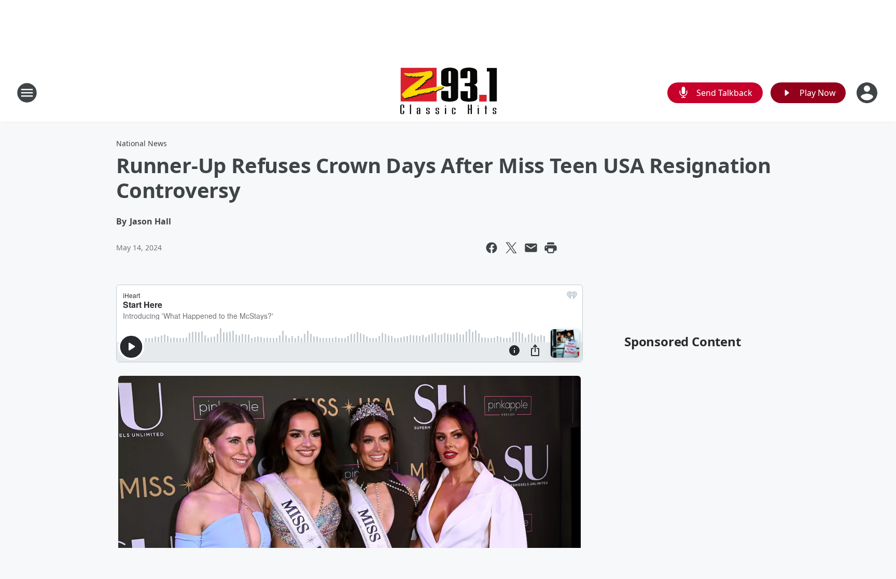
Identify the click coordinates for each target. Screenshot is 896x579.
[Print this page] (550, 248)
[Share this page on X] (511, 248)
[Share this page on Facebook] (491, 248)
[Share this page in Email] (531, 248)
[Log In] (868, 92)
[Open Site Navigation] (27, 92)
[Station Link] (448, 92)
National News (141, 143)
